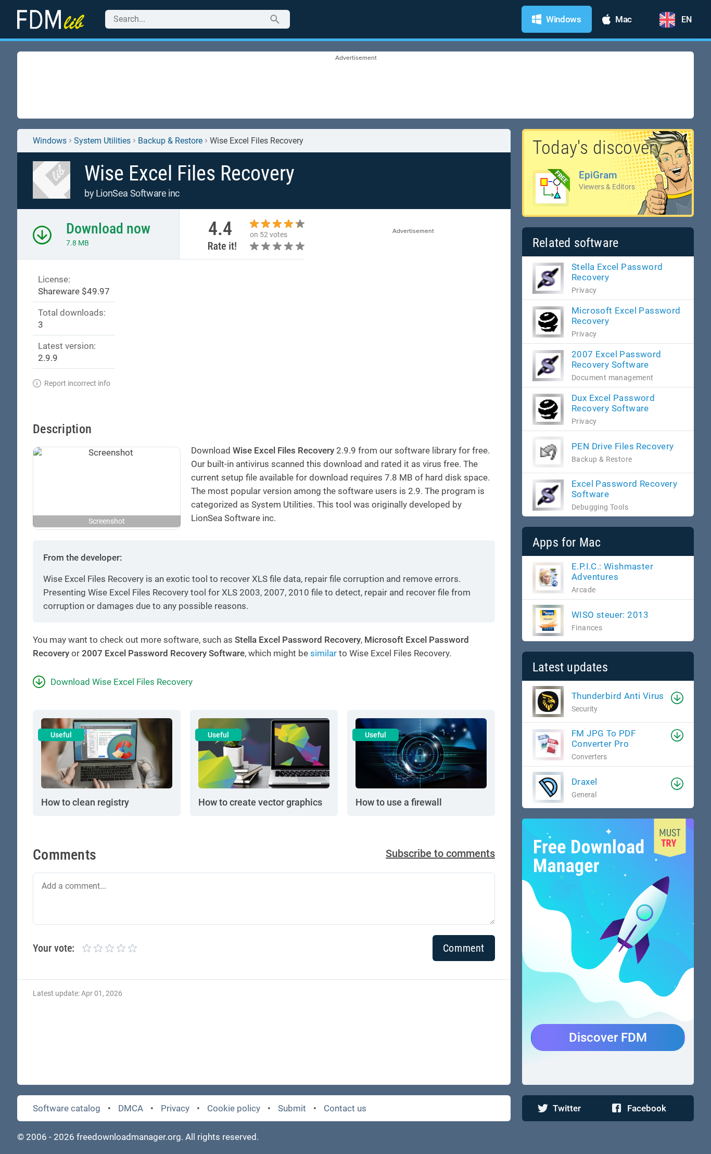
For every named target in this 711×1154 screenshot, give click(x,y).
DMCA (130, 1108)
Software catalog (66, 1108)
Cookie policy (233, 1108)
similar (323, 653)
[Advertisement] (355, 85)
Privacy (175, 1108)
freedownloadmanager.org (129, 1137)
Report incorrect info (77, 383)
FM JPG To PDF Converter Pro (604, 738)
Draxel (584, 781)
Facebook (646, 1108)
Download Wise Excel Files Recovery (121, 682)
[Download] (677, 698)
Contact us (345, 1108)
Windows (50, 141)
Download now (108, 228)
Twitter (567, 1108)
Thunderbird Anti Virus (618, 696)
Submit (292, 1108)
